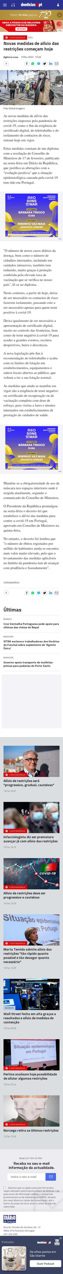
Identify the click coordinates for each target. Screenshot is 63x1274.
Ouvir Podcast (45, 1264)
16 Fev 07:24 (10, 1084)
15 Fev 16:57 (10, 791)
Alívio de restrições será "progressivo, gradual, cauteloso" (29, 783)
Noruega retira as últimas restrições (31, 1130)
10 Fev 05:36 (10, 1028)
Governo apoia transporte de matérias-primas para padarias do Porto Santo (29, 664)
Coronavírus (11, 582)
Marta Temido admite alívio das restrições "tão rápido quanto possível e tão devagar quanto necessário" (28, 955)
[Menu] (5, 5)
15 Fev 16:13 (10, 847)
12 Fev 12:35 (10, 1136)
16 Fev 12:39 (10, 968)
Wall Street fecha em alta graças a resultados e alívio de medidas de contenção (30, 1018)
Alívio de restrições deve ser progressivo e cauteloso (25, 895)
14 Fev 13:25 (10, 903)
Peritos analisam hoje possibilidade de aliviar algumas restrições (30, 1076)
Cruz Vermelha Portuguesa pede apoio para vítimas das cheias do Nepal (31, 625)
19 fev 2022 (31, 57)
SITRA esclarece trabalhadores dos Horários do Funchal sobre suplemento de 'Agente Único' (31, 644)
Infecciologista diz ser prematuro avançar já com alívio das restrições (31, 839)
